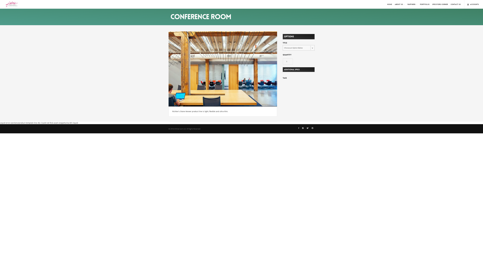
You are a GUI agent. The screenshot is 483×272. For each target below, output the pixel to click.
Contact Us (456, 4)
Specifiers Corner (440, 4)
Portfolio (425, 4)
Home (389, 4)
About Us (399, 4)
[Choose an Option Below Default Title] (299, 48)
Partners (411, 4)
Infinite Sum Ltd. (180, 129)
